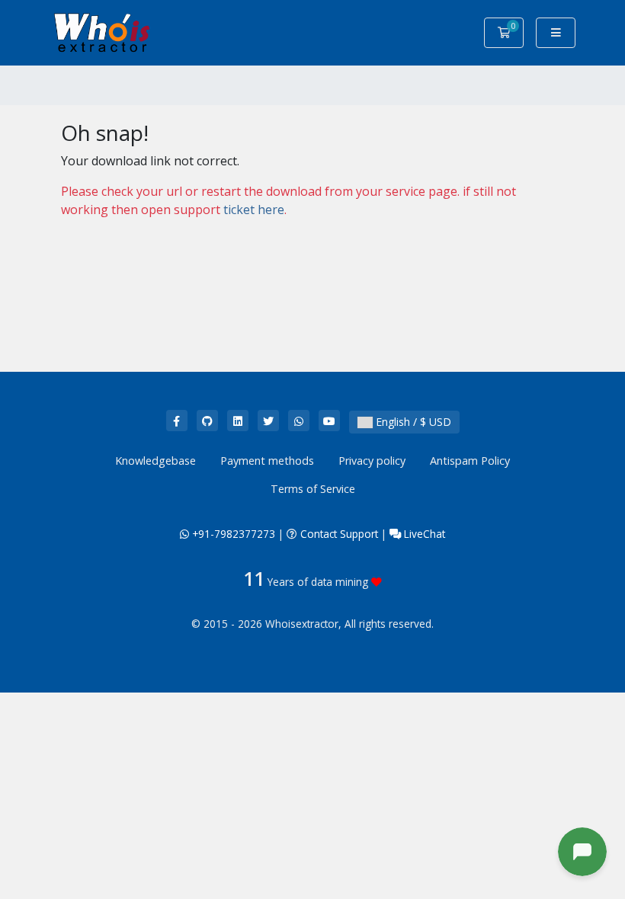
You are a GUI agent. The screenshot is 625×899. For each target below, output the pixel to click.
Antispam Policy (470, 460)
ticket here (253, 209)
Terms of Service (313, 488)
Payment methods (267, 460)
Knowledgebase (155, 460)
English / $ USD (412, 421)
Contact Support (339, 533)
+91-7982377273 (232, 533)
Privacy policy (371, 460)
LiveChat (423, 533)
